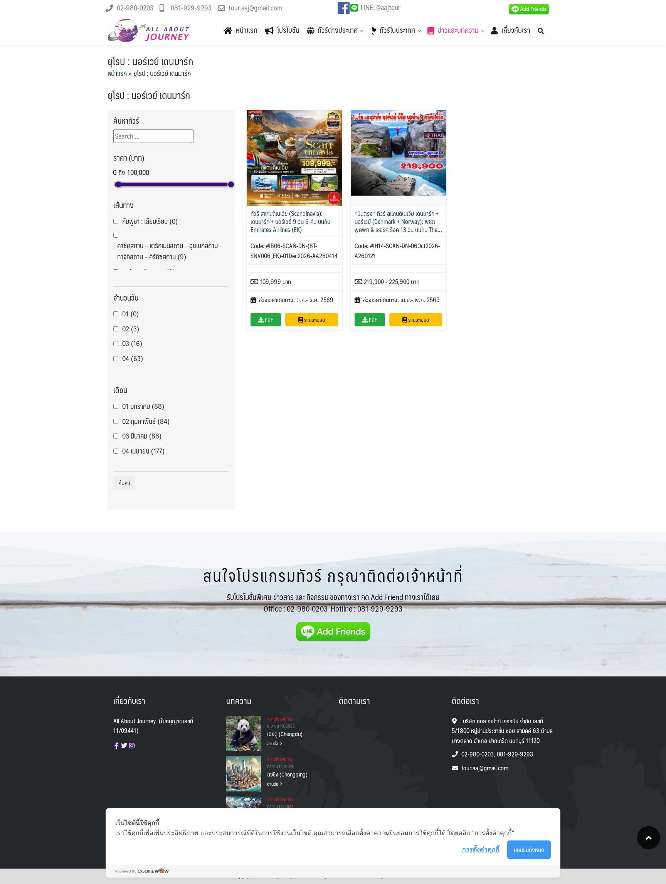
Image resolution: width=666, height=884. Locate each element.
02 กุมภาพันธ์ (146, 421)
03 (132, 343)
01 (130, 313)
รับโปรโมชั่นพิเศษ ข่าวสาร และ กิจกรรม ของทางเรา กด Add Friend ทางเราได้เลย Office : (333, 602)
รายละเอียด (314, 319)
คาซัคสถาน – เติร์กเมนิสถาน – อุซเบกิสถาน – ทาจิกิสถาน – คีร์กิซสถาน (169, 251)
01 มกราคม (143, 406)
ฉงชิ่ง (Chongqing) (287, 774)
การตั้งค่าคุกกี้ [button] (481, 849)
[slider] (118, 184)
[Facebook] (116, 746)
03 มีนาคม (141, 436)
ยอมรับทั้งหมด (529, 849)
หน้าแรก (117, 73)
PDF (268, 319)
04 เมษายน (143, 451)
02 (130, 328)
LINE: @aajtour (380, 7)
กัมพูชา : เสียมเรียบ (150, 221)
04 (132, 358)
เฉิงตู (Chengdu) (285, 733)
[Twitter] (124, 746)
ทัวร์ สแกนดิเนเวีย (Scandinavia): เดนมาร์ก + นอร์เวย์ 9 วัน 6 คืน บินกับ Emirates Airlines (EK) (290, 221)
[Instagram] (132, 746)
